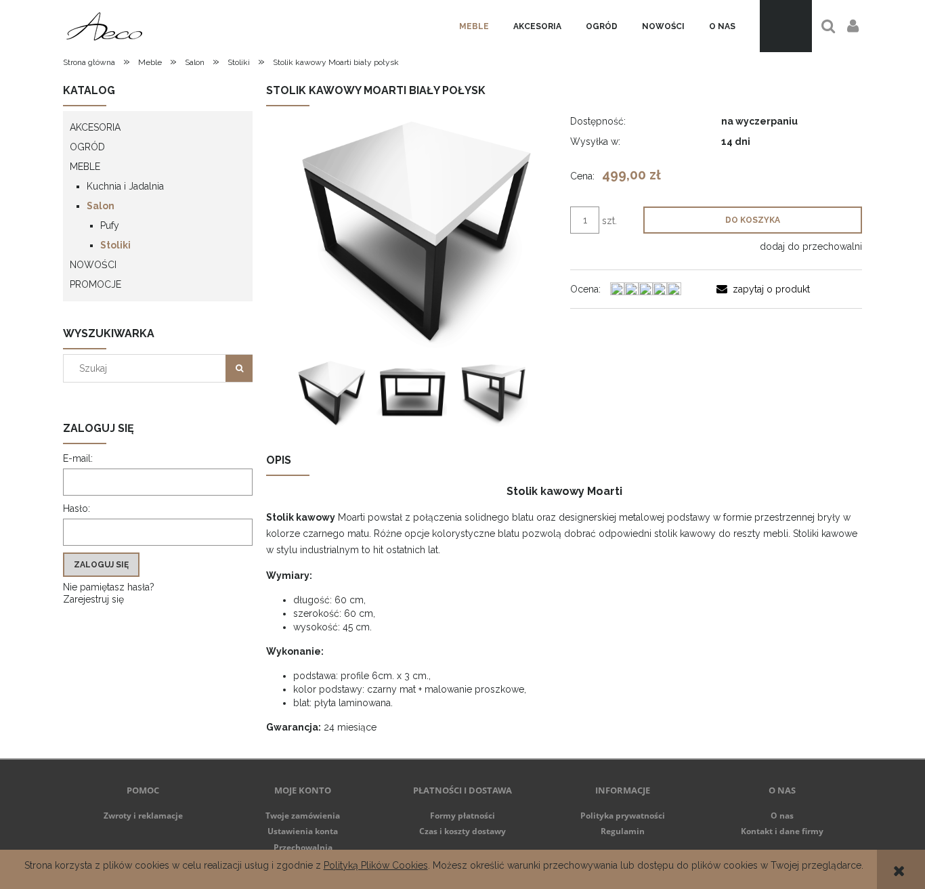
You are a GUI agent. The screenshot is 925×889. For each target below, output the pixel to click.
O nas (782, 815)
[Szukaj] (239, 368)
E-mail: (78, 458)
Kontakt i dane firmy (782, 831)
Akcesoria (95, 127)
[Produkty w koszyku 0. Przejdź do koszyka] (786, 26)
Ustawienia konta (302, 831)
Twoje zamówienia (302, 815)
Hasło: (76, 508)
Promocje (95, 284)
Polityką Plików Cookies (376, 865)
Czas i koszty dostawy (462, 831)
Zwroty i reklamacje (143, 815)
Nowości (93, 264)
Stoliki (115, 245)
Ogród (87, 147)
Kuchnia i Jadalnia (125, 186)
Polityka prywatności (622, 815)
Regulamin (623, 831)
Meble (85, 166)
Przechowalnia (303, 847)
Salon (100, 205)
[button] (763, 289)
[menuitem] (474, 26)
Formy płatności (462, 815)
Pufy (109, 225)
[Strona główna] (104, 26)
